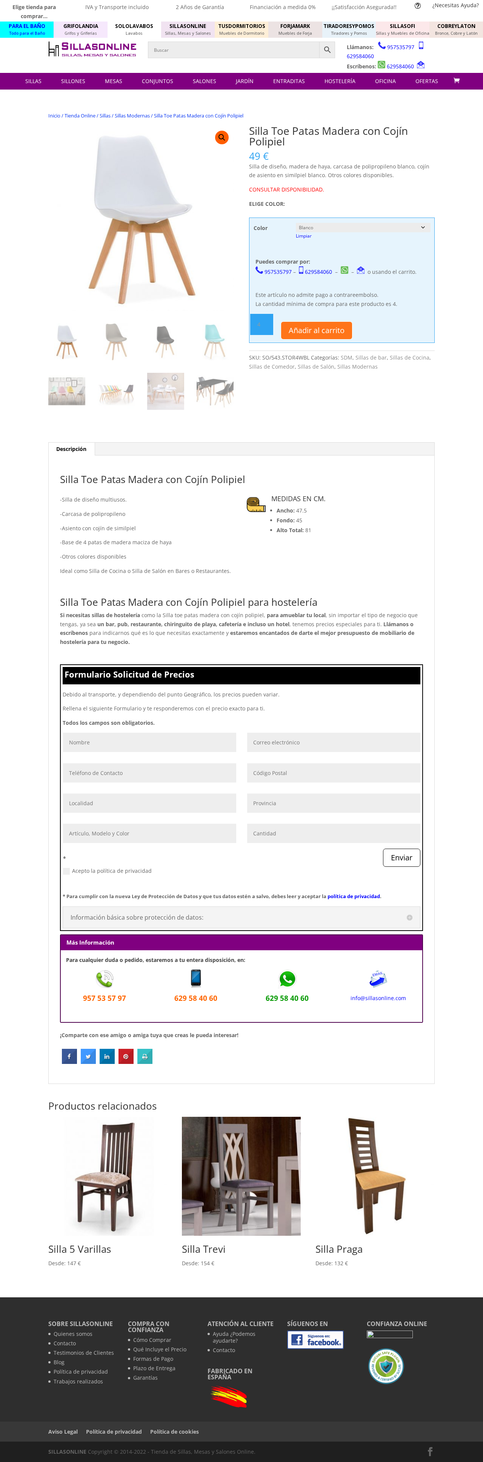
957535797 (400, 47)
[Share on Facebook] (69, 1061)
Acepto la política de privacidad (112, 870)
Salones (204, 81)
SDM (346, 357)
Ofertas (426, 81)
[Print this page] (144, 1061)
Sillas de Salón (316, 366)
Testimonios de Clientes (84, 1352)
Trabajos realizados (78, 1381)
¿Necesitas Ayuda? (455, 5)
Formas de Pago (153, 1358)
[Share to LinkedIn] (107, 1061)
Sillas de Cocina (409, 357)
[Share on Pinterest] (126, 1061)
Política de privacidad (81, 1371)
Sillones (73, 81)
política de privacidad (354, 896)
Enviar (401, 857)
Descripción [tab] (71, 448)
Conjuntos (157, 81)
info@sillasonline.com (378, 998)
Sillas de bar (371, 357)
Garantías (145, 1377)
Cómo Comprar (152, 1339)
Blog (59, 1362)
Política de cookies (174, 1431)
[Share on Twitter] (88, 1061)
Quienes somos (73, 1333)
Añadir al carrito (317, 330)
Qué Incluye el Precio (159, 1349)
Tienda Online (80, 115)
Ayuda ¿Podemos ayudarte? (234, 1337)
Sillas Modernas (132, 115)
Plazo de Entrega (154, 1368)
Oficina (385, 81)
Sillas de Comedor (272, 366)
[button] (222, 137)
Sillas (33, 81)
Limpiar (304, 236)
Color (261, 228)
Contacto (65, 1343)
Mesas (113, 81)
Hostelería (340, 81)
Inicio (54, 115)
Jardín (245, 81)
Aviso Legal (63, 1431)
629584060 (360, 56)
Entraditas (289, 81)
